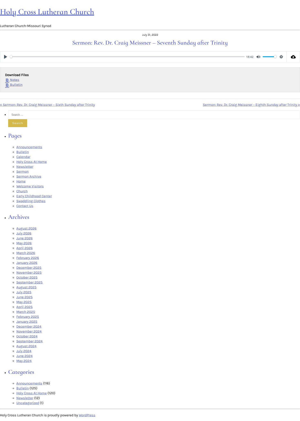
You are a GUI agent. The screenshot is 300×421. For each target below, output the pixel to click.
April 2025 (24, 307)
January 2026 (26, 263)
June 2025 (24, 297)
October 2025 (27, 277)
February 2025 (27, 317)
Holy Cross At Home (31, 162)
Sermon (22, 171)
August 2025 (26, 287)
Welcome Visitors (30, 186)
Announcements (29, 147)
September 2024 (29, 341)
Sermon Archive (28, 176)
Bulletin (15, 85)
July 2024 (23, 351)
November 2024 (29, 331)
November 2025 (29, 272)
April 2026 (24, 248)
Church (22, 191)
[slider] (127, 57)
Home (21, 181)
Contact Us (24, 206)
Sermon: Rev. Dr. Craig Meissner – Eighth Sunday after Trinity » (251, 105)
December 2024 (28, 326)
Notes (14, 80)
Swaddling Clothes (31, 201)
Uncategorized (27, 403)
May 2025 (24, 302)
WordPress (87, 415)
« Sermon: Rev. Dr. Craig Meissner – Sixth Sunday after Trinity (47, 105)
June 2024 (24, 356)
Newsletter (24, 167)
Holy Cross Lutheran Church (47, 12)
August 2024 (26, 346)
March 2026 (25, 253)
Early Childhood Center (34, 196)
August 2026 (26, 228)
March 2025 (25, 312)
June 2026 (24, 238)
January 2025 (26, 321)
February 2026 (27, 258)
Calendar (23, 157)
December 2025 (28, 267)
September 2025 (29, 282)
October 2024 (27, 336)
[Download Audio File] (293, 56)
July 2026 (23, 233)
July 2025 (23, 292)
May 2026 (24, 243)
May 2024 (24, 361)
